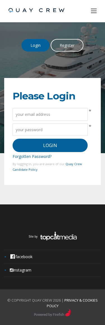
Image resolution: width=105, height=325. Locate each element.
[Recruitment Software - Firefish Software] (52, 314)
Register (67, 45)
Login (36, 45)
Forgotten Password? (32, 156)
